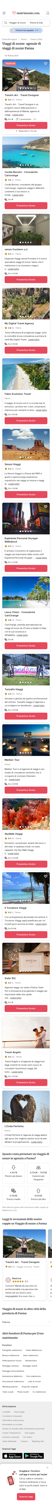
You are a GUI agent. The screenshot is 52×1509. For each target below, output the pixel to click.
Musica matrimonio (10, 1355)
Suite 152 (10, 978)
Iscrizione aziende (10, 1437)
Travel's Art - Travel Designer (22, 95)
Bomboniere (31, 1360)
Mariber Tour (12, 759)
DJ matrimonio (39, 1392)
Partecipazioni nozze (12, 1360)
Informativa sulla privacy (13, 1420)
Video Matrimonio (34, 1350)
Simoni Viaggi (13, 464)
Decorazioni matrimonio (13, 1381)
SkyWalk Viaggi (14, 833)
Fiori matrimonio (33, 1376)
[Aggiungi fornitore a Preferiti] (46, 63)
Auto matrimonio (30, 1355)
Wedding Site (38, 1441)
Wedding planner (10, 1386)
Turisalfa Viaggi (14, 689)
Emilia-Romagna (9, 39)
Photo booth (23, 1392)
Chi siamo (27, 1437)
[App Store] (12, 1458)
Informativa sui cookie (12, 1424)
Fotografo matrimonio (12, 1350)
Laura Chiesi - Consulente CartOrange (20, 614)
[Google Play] (34, 1458)
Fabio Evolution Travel (18, 393)
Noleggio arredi (30, 1366)
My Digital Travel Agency (19, 323)
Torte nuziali (7, 1392)
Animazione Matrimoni (12, 1376)
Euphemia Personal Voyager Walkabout (21, 540)
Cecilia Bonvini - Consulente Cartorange (21, 173)
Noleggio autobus (10, 1366)
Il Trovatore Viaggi (15, 907)
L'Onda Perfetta (14, 1126)
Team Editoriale (9, 1441)
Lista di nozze (34, 1381)
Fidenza (6, 1322)
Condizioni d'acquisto (12, 1416)
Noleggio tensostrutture (13, 1371)
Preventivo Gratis (26, 125)
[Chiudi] (47, 1467)
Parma (24, 39)
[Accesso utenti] (48, 13)
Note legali (19, 1412)
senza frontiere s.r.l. (16, 249)
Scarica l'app (26, 1496)
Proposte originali (30, 1386)
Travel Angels (13, 1052)
